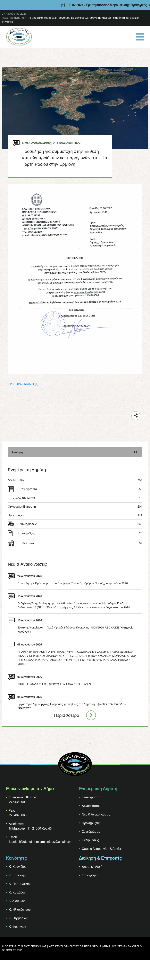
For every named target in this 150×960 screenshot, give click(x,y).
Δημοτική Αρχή (92, 866)
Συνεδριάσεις (81, 524)
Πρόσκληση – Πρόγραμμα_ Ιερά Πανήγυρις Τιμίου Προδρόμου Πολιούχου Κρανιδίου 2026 (73, 583)
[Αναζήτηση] (135, 452)
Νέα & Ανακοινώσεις (96, 814)
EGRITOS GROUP (90, 946)
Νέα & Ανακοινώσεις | (37, 143)
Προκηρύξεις (75, 515)
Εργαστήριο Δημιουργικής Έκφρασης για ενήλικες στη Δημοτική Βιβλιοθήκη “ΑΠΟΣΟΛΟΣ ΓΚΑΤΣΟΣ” (72, 706)
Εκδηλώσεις (81, 543)
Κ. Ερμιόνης (17, 875)
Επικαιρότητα (81, 489)
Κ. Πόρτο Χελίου (20, 884)
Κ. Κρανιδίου (18, 866)
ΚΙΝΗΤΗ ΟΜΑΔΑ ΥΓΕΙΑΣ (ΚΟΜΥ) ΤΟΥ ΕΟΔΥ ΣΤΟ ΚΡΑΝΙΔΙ (54, 684)
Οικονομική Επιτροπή (75, 506)
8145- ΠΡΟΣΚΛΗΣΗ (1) (23, 384)
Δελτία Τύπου (75, 480)
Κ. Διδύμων (17, 901)
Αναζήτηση (19, 452)
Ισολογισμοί (90, 875)
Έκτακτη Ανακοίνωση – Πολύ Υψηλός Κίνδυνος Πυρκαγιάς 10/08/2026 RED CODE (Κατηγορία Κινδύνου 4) (75, 629)
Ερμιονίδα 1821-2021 (75, 498)
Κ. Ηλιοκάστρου (20, 909)
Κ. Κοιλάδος (17, 892)
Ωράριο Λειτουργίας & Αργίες (102, 848)
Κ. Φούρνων (17, 926)
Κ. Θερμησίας (18, 918)
